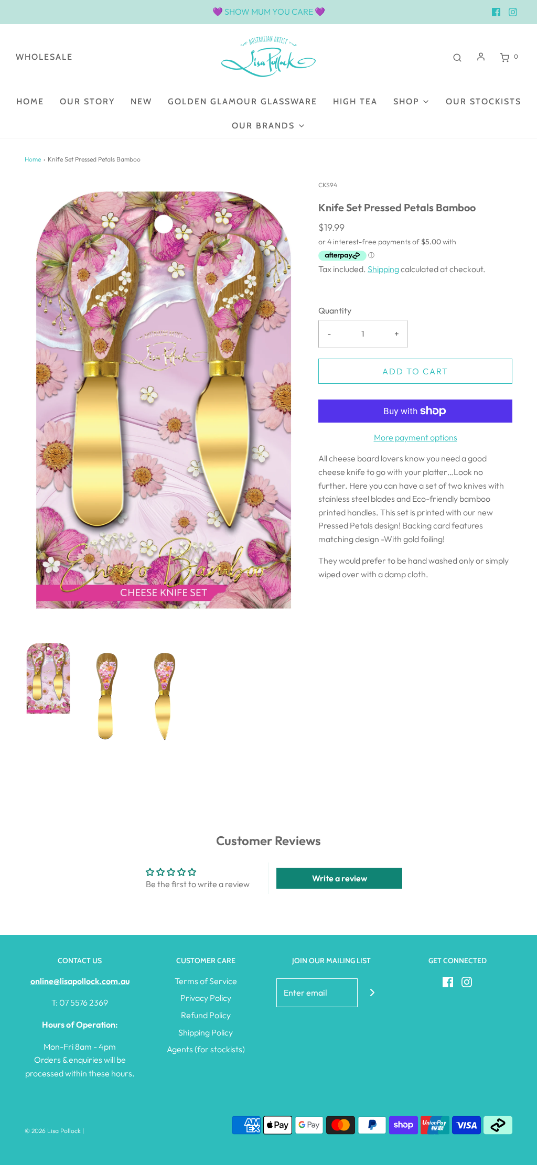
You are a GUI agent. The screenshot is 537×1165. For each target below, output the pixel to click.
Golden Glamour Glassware (242, 101)
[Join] (372, 992)
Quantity (334, 310)
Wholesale (44, 57)
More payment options (415, 437)
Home (30, 101)
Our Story (87, 101)
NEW (141, 101)
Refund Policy (206, 1015)
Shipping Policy (205, 1032)
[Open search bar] (457, 56)
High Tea (355, 101)
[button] (48, 678)
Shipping (383, 269)
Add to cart (415, 371)
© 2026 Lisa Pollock (53, 1131)
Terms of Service (206, 981)
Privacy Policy (205, 998)
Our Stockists (483, 101)
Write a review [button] (339, 878)
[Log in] (481, 56)
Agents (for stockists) (206, 1049)
